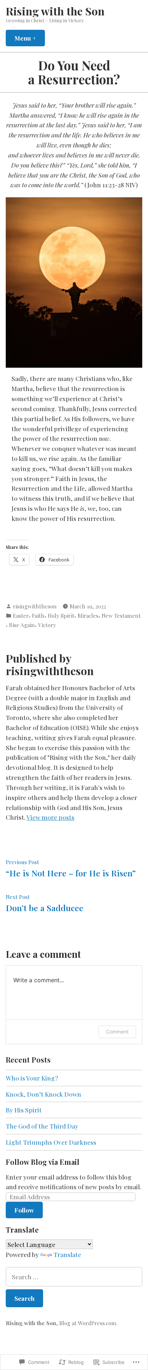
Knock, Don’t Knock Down (43, 1094)
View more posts (50, 817)
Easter (21, 615)
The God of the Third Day (42, 1126)
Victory (47, 624)
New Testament (121, 615)
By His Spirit (24, 1110)
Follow (24, 1210)
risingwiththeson (35, 606)
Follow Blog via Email (42, 1162)
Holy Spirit (61, 615)
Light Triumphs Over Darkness (51, 1142)
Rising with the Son (55, 11)
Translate (67, 1254)
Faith (38, 615)
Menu (29, 38)
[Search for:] (74, 1276)
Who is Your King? (32, 1078)
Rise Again (22, 624)
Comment (117, 1031)
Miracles (88, 615)
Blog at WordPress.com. (88, 1323)
